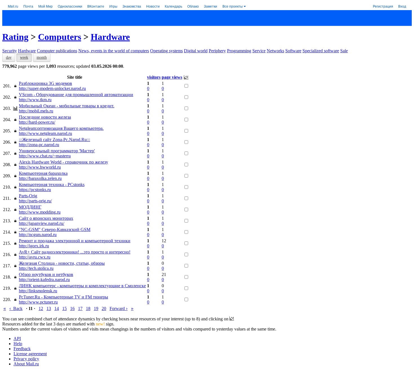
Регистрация (383, 6)
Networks (275, 50)
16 (72, 308)
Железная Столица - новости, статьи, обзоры (62, 263)
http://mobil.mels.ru (36, 110)
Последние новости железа (45, 117)
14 (56, 308)
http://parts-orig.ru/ (35, 200)
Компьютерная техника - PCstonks (51, 184)
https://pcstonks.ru (35, 189)
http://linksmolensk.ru (38, 290)
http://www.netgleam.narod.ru (45, 133)
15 (64, 308)
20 (104, 308)
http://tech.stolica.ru (36, 268)
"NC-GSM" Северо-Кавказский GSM (54, 229)
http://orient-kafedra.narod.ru (44, 279)
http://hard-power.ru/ (37, 122)
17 (80, 308)
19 (96, 308)
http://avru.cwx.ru (34, 257)
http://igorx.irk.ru (34, 245)
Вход (402, 6)
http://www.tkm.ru (35, 99)
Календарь (173, 6)
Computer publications (57, 50)
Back (16, 308)
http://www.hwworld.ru (40, 167)
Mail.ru (13, 6)
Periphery (217, 50)
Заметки (210, 6)
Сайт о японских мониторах (46, 218)
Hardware (110, 37)
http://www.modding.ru (40, 212)
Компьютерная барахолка (43, 173)
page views (172, 77)
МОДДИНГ (30, 207)
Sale (344, 50)
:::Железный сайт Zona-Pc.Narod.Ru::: (54, 139)
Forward (119, 308)
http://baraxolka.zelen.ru (40, 178)
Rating (15, 37)
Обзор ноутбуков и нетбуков (46, 274)
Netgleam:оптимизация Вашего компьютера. (61, 128)
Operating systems (166, 50)
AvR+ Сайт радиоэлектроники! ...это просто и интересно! (74, 252)
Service (259, 50)
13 (48, 308)
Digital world (196, 50)
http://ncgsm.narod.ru (38, 234)
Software (293, 50)
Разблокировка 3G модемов (45, 83)
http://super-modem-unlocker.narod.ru (52, 88)
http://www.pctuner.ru (38, 302)
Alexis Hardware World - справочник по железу (63, 162)
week (24, 57)
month (42, 57)
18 (88, 308)
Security (9, 50)
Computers (59, 37)
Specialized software (320, 50)
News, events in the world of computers (113, 50)
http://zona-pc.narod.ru (39, 144)
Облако (193, 6)
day (9, 57)
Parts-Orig (28, 195)
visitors (154, 77)
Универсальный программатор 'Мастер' (57, 150)
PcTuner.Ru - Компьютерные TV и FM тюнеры (63, 297)
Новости (153, 6)
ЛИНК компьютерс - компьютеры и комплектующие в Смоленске (82, 285)
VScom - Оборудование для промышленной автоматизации (76, 94)
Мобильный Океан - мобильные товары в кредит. (66, 105)
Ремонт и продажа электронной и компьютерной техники (74, 240)
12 (41, 308)
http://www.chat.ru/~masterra (45, 155)
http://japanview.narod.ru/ (41, 223)
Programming (239, 50)
